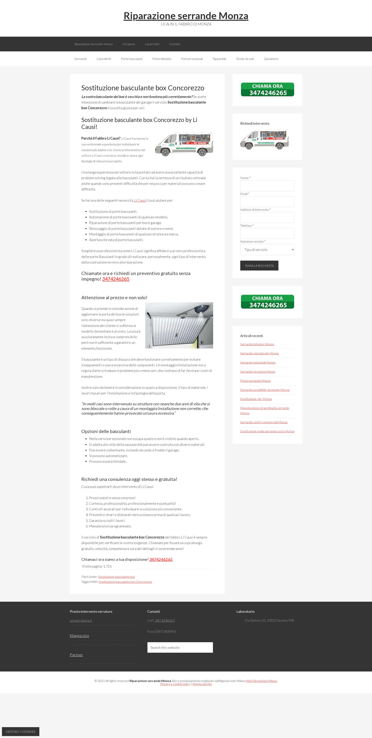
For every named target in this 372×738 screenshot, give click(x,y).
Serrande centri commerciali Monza (263, 422)
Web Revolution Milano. (261, 681)
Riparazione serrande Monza (186, 15)
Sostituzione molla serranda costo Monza (267, 431)
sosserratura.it (81, 620)
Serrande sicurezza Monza (257, 371)
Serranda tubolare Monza (257, 344)
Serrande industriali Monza (257, 362)
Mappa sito (79, 635)
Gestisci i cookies (20, 731)
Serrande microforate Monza (259, 353)
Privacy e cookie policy (175, 684)
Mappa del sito (202, 684)
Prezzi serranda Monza (255, 380)
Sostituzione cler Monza (256, 399)
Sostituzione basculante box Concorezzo (125, 581)
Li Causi (140, 200)
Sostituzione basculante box (116, 576)
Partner (76, 654)
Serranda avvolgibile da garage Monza (264, 389)
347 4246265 (164, 620)
